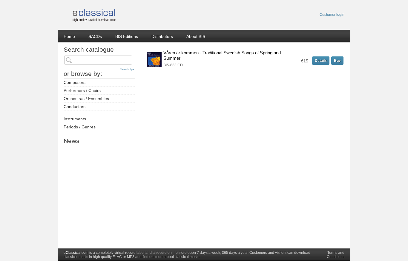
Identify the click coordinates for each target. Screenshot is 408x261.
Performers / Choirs (82, 90)
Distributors (162, 36)
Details (321, 61)
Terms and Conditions (335, 255)
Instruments (75, 118)
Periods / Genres (80, 127)
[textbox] (98, 60)
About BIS (195, 36)
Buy (337, 61)
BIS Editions (126, 36)
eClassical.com (76, 253)
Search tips (127, 69)
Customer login (332, 15)
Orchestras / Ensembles (86, 98)
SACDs (95, 36)
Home (69, 36)
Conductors (74, 106)
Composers (74, 82)
